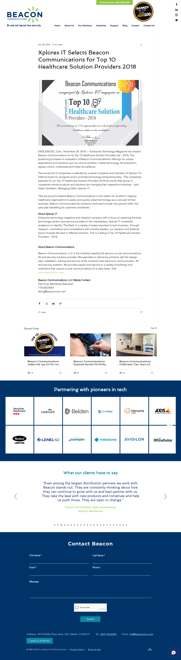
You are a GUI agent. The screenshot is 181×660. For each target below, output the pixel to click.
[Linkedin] (176, 9)
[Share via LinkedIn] (53, 303)
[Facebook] (176, 4)
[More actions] (141, 44)
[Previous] (15, 497)
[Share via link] (60, 303)
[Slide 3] (61, 525)
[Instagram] (176, 15)
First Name (34, 555)
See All (154, 328)
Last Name (97, 555)
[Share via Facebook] (39, 303)
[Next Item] (170, 425)
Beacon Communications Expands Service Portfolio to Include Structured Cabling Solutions (90, 363)
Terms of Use (94, 649)
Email (32, 567)
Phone (95, 567)
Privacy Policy (77, 649)
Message (34, 581)
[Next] (165, 497)
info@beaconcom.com (141, 634)
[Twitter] (176, 20)
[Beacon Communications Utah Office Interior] (136, 344)
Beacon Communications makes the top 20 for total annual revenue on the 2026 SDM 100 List (44, 363)
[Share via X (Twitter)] (46, 303)
